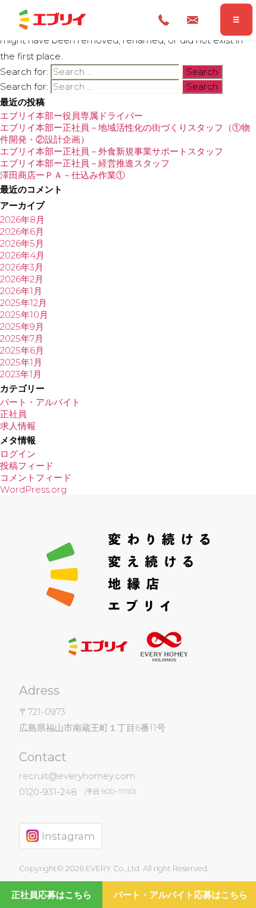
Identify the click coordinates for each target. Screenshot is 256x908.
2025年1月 (21, 362)
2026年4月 (22, 255)
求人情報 (18, 425)
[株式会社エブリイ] (52, 20)
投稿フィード (27, 465)
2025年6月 (22, 350)
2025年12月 (23, 302)
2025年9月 (22, 326)
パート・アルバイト (40, 402)
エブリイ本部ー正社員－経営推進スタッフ (85, 163)
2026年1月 (21, 291)
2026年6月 (22, 231)
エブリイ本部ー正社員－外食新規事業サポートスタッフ (111, 151)
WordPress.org (33, 489)
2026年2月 (21, 279)
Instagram (68, 836)
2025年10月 (24, 314)
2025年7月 (21, 338)
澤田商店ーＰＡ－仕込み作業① (62, 175)
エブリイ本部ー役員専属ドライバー (71, 115)
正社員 (13, 414)
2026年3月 (21, 267)
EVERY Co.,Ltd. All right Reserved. (146, 868)
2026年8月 (22, 219)
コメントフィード (35, 477)
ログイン (18, 453)
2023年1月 (21, 374)
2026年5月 (22, 243)
